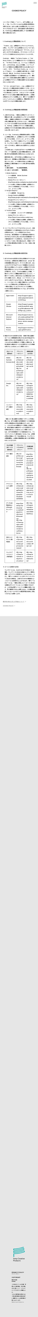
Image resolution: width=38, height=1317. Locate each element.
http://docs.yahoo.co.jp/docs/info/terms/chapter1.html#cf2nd (19, 460)
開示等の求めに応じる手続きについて (13, 601)
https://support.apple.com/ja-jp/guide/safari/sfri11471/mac (25, 298)
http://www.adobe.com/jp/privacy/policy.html (22, 182)
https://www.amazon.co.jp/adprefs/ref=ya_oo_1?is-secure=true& (29, 490)
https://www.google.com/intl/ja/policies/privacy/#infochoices (19, 512)
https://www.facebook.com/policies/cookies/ (19, 557)
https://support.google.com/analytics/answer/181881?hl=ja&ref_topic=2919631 (29, 392)
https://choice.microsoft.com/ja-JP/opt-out (29, 542)
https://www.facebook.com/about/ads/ (29, 557)
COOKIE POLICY (8, 605)
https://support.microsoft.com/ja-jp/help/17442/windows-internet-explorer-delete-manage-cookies (25, 319)
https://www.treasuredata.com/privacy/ (19, 409)
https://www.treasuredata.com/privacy (20, 217)
